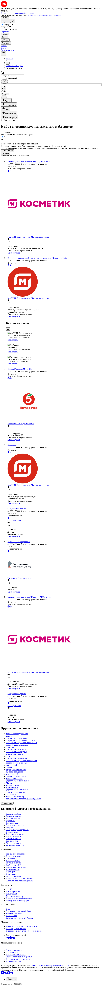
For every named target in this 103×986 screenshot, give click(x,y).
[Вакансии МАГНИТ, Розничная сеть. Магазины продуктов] (54, 282)
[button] (4, 46)
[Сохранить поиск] (3, 88)
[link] (5, 40)
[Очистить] (4, 81)
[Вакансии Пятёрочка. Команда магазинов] (54, 401)
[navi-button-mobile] (3, 53)
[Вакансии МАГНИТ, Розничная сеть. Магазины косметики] (54, 204)
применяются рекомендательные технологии (51, 965)
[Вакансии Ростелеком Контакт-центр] (54, 565)
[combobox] (12, 76)
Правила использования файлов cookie (44, 15)
